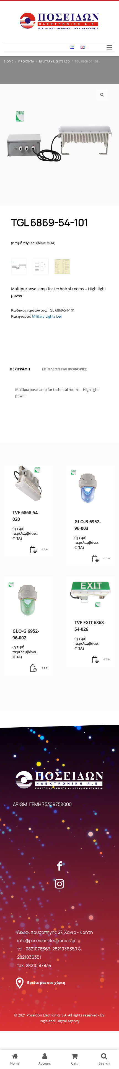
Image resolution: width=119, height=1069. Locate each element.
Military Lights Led (47, 316)
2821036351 (29, 957)
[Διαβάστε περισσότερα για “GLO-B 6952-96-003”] (95, 559)
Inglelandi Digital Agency (59, 1020)
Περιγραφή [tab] (20, 369)
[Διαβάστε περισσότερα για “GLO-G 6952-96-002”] (33, 668)
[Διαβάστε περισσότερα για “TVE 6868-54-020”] (33, 550)
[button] (102, 94)
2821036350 (65, 949)
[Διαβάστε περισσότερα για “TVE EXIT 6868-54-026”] (95, 660)
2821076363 (38, 949)
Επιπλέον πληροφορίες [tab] (64, 369)
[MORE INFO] (44, 550)
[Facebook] (59, 866)
